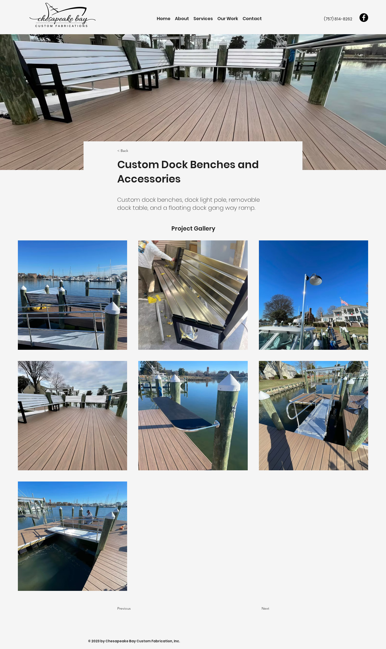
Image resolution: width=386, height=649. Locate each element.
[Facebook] (363, 17)
